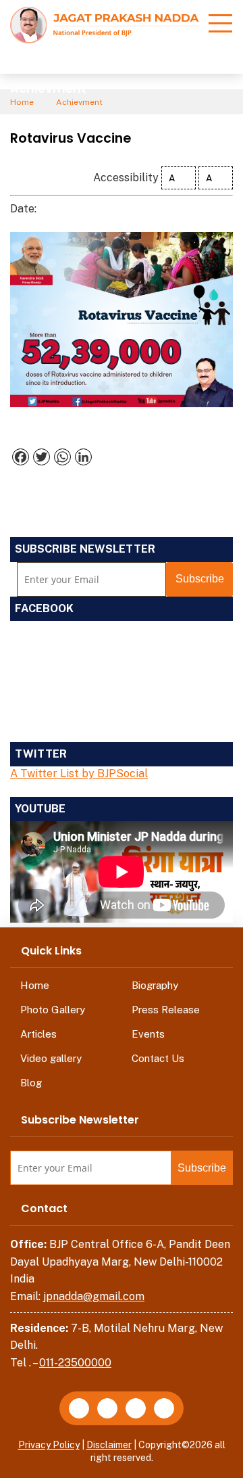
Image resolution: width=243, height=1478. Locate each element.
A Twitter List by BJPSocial (79, 773)
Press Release (166, 1009)
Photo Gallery (52, 1009)
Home (22, 102)
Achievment (79, 102)
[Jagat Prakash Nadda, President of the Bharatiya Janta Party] (104, 24)
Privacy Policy (49, 1444)
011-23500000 (75, 1362)
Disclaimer (109, 1444)
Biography (155, 985)
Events (148, 1034)
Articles (38, 1034)
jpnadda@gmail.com (93, 1296)
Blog (31, 1082)
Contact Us (158, 1058)
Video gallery (51, 1058)
